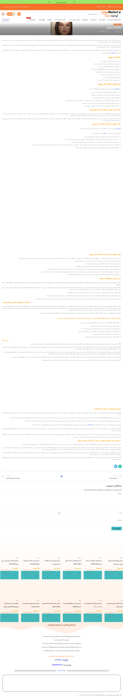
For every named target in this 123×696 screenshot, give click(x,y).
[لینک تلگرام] (116, 466)
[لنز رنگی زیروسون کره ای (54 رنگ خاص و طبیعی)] (51, 548)
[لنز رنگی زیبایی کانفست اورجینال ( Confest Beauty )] (30, 548)
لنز (92, 323)
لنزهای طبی (90, 425)
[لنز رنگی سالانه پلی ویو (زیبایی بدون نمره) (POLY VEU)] (9, 548)
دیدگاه (120, 493)
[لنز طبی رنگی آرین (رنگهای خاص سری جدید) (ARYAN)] (72, 591)
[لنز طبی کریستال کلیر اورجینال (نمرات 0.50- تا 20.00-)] (93, 591)
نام (120, 513)
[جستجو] (19, 14)
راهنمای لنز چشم (117, 25)
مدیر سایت (112, 32)
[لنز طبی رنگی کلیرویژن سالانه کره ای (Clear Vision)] (30, 591)
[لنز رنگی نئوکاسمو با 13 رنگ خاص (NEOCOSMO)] (72, 548)
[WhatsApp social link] (120, 466)
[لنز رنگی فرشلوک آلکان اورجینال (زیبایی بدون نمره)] (113, 548)
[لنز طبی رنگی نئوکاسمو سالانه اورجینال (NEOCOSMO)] (51, 591)
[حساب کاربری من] (3, 14)
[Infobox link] (113, 682)
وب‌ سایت (119, 520)
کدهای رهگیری (5, 20)
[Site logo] (111, 14)
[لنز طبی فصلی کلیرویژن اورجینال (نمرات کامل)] (113, 591)
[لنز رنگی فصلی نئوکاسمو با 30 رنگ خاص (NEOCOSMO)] (93, 548)
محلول (105, 133)
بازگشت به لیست (61, 476)
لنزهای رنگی (112, 53)
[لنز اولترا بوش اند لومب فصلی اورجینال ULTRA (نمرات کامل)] (9, 591)
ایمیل (59, 513)
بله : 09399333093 (112, 7)
